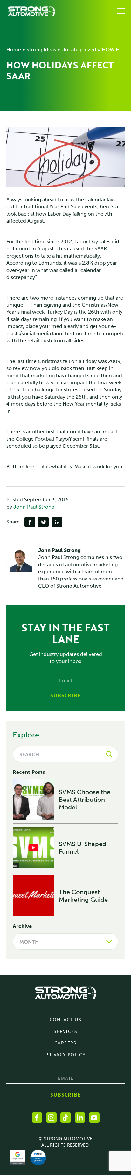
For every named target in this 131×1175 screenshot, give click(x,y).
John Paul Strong (33, 507)
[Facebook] (37, 1117)
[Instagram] (51, 1117)
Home (13, 49)
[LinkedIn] (80, 1117)
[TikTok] (65, 1117)
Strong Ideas (41, 49)
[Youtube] (94, 1117)
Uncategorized (78, 49)
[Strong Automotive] (31, 11)
